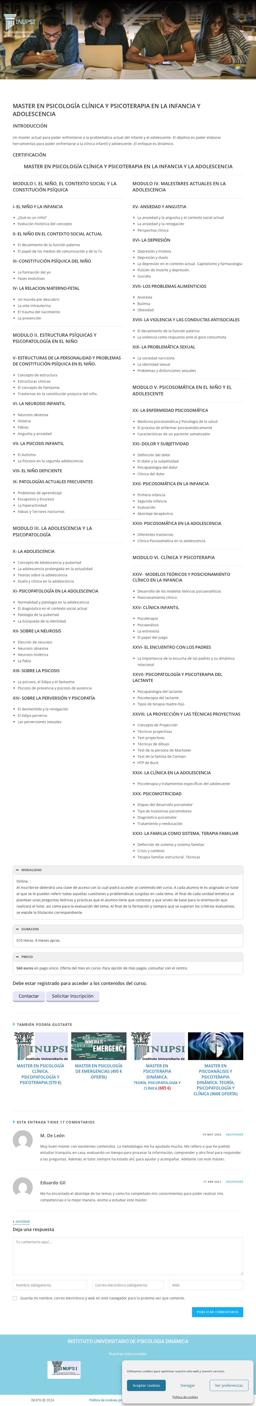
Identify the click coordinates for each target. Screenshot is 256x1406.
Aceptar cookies (146, 1385)
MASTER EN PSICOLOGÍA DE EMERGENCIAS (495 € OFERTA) (98, 1071)
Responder (234, 1134)
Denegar (187, 1385)
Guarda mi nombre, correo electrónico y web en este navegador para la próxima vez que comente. (102, 1298)
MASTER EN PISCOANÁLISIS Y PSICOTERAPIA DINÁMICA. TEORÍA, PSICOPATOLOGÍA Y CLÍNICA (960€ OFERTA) (216, 1079)
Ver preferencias (229, 1385)
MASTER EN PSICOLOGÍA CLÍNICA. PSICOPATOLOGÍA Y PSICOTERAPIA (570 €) (40, 1074)
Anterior (22, 1222)
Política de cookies (185, 1397)
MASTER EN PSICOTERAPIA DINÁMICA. (157, 1077)
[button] (147, 27)
